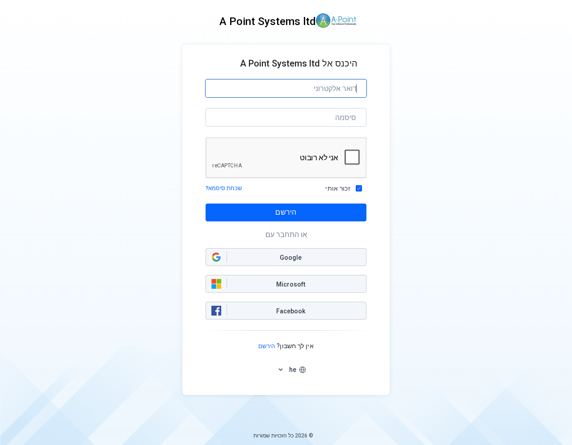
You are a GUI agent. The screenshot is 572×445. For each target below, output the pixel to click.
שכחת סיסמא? (224, 188)
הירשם (286, 212)
